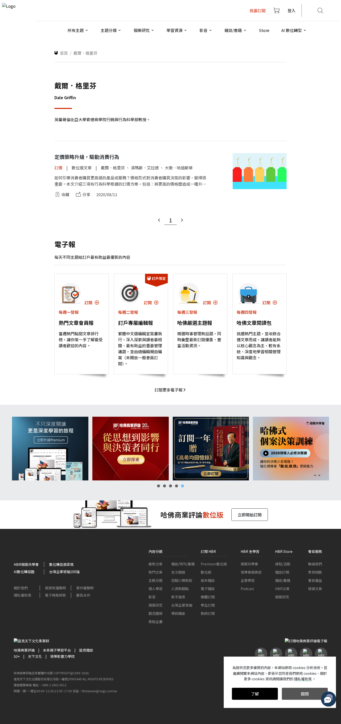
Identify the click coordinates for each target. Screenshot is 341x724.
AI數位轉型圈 (24, 571)
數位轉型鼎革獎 (61, 564)
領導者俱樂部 (251, 572)
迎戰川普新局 (181, 580)
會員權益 (315, 580)
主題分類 (156, 580)
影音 (152, 596)
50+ (17, 656)
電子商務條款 (55, 595)
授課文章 (315, 588)
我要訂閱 (258, 10)
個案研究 (156, 605)
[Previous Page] (159, 220)
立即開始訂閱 (250, 515)
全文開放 (178, 572)
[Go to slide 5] (182, 485)
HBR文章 (282, 588)
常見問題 (315, 572)
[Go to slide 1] (158, 485)
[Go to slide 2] (164, 485)
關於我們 (21, 587)
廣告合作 (83, 595)
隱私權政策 (22, 595)
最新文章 (156, 563)
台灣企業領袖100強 (64, 571)
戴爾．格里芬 (113, 168)
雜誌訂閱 (282, 572)
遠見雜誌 (86, 650)
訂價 (58, 168)
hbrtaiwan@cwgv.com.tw (99, 691)
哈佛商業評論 (24, 650)
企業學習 (248, 580)
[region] (170, 448)
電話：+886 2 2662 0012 (49, 685)
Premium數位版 (214, 563)
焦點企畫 (156, 621)
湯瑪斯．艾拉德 (145, 168)
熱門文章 (156, 572)
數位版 (206, 572)
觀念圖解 (156, 613)
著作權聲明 (85, 587)
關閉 (305, 694)
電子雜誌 (208, 588)
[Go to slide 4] (176, 485)
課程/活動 (282, 563)
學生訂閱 (208, 605)
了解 (255, 694)
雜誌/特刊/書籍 (183, 563)
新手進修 (178, 596)
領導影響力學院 (62, 656)
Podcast (247, 588)
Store (264, 30)
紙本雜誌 (208, 580)
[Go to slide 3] (170, 485)
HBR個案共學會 (26, 564)
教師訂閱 (208, 613)
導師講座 (178, 613)
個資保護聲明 (55, 587)
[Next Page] (182, 220)
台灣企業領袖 (181, 605)
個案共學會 (249, 563)
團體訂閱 (208, 596)
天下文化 (35, 656)
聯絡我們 (315, 563)
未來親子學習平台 (57, 650)
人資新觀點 (180, 588)
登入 (292, 10)
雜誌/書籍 (282, 580)
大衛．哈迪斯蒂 (179, 168)
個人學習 (156, 588)
